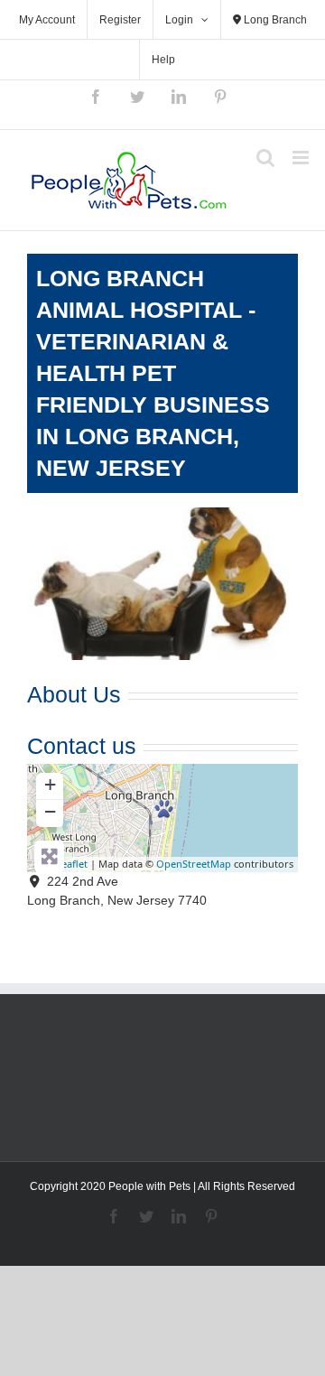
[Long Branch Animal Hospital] (163, 808)
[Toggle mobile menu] (301, 157)
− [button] (50, 811)
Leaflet (72, 863)
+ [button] (50, 784)
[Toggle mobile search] (265, 157)
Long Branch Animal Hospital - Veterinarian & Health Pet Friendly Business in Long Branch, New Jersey (153, 372)
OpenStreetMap (193, 863)
